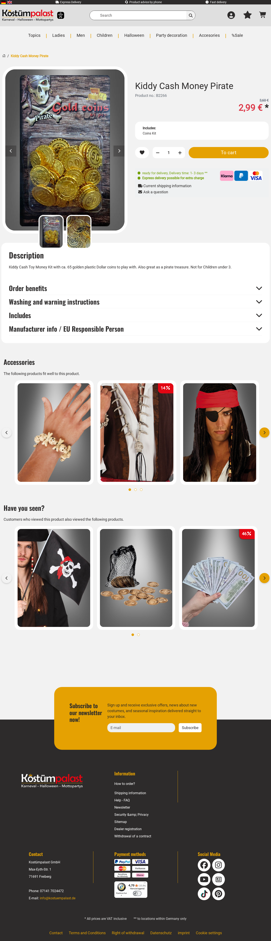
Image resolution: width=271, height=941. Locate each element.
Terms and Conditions (87, 933)
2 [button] (135, 489)
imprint (184, 933)
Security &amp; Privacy (131, 815)
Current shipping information (166, 186)
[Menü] (144, 883)
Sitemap (120, 822)
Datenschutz (161, 933)
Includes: (149, 128)
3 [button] (141, 489)
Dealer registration (128, 829)
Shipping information (130, 793)
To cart (228, 152)
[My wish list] (247, 15)
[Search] (190, 15)
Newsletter (122, 807)
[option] (64, 150)
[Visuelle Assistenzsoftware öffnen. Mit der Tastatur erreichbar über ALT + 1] (58, 15)
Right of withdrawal (128, 933)
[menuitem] (3, 2)
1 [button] (129, 489)
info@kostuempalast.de (57, 898)
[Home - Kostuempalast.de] (52, 781)
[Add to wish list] (142, 152)
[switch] (137, 893)
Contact (56, 933)
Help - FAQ (122, 800)
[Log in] (231, 15)
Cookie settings (209, 933)
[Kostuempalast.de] (27, 15)
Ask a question (155, 192)
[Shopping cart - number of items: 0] (263, 15)
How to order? (124, 784)
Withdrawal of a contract (132, 836)
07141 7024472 (52, 891)
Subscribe (190, 727)
